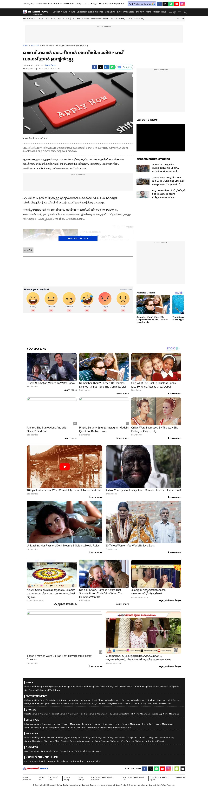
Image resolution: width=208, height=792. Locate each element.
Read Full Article (78, 238)
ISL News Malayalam (119, 714)
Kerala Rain (63, 19)
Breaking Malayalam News (55, 686)
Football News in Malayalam (93, 714)
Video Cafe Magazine (156, 741)
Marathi (109, 3)
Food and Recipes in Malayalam (97, 724)
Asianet (35, 768)
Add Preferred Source (140, 4)
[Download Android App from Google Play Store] (176, 768)
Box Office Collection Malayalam (62, 704)
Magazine (110, 11)
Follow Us (127, 67)
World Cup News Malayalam (165, 714)
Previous (178, 18)
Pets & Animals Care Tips (73, 727)
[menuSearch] (185, 12)
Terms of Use (53, 778)
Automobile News (49, 751)
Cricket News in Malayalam (65, 714)
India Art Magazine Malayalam (92, 737)
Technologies (66, 751)
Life (119, 11)
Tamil (86, 3)
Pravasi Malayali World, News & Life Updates (46, 761)
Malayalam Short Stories (56, 741)
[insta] (182, 4)
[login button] (175, 12)
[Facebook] (159, 4)
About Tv (42, 778)
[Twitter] (165, 4)
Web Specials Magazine (132, 741)
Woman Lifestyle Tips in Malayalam (41, 727)
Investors (180, 777)
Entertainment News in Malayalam (62, 700)
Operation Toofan (99, 19)
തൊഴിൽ (28, 250)
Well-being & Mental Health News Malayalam (109, 727)
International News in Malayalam (163, 686)
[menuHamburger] (180, 12)
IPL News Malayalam (140, 714)
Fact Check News (83, 751)
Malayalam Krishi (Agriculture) (61, 737)
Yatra (148, 11)
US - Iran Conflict (80, 19)
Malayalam (29, 3)
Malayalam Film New (34, 700)
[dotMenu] (170, 12)
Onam (40, 19)
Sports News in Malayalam (37, 714)
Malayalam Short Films (92, 700)
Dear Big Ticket (93, 761)
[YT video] (176, 4)
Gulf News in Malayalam (36, 690)
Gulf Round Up (77, 761)
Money (140, 11)
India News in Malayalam (106, 686)
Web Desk (50, 65)
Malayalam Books (116, 737)
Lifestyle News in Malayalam (38, 724)
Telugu (78, 3)
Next (182, 18)
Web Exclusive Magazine (107, 741)
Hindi (101, 3)
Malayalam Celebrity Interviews (156, 704)
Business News (31, 751)
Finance (97, 751)
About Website (27, 778)
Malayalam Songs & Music (92, 704)
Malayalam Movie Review (117, 700)
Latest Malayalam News (81, 686)
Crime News (140, 686)
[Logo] (36, 12)
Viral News (54, 690)
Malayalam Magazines (34, 737)
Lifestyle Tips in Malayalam (67, 724)
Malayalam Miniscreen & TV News (123, 704)
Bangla (94, 3)
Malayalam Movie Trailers (143, 700)
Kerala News (126, 686)
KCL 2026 (50, 19)
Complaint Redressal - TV (134, 778)
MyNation (119, 3)
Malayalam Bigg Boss (34, 704)
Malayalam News (32, 686)
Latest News (60, 11)
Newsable (41, 3)
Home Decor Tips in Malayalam (157, 724)
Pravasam (129, 11)
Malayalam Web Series (168, 700)
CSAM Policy (81, 778)
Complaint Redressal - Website (102, 778)
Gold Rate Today (136, 19)
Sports (99, 11)
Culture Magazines (33, 741)
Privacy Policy (67, 778)
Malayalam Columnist (137, 737)
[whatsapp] (171, 4)
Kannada (52, 3)
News (72, 11)
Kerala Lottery (118, 19)
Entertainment (85, 11)
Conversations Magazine (81, 741)
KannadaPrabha (66, 3)
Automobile (159, 11)
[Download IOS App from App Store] (182, 768)
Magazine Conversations (161, 737)
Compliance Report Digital (159, 778)
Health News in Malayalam (127, 724)
